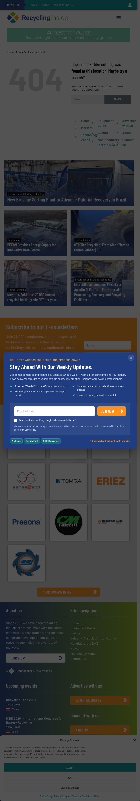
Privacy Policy (29, 429)
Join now (107, 411)
